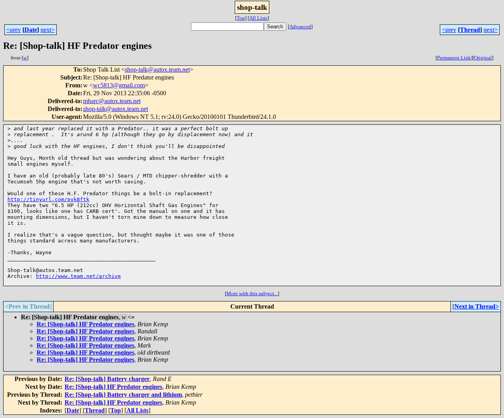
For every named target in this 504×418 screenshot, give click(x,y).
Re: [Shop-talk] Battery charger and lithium (123, 394)
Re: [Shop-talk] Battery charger (107, 378)
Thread (470, 29)
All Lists (258, 18)
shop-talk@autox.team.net (157, 69)
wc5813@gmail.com (119, 85)
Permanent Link (454, 58)
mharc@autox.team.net (112, 101)
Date (30, 29)
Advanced (300, 27)
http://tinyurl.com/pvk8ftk (48, 199)
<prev (13, 29)
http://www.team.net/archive (78, 276)
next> (48, 29)
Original (483, 58)
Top (241, 18)
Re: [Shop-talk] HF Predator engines (85, 324)
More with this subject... (252, 293)
